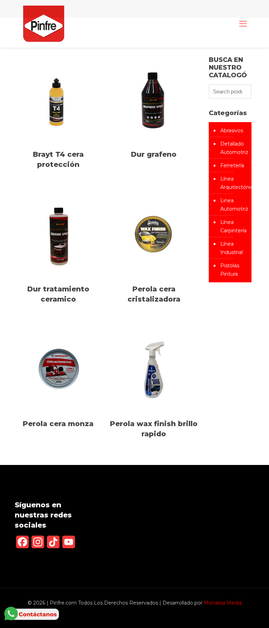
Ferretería (232, 165)
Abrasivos (231, 130)
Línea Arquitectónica (234, 183)
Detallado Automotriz (234, 148)
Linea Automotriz (234, 204)
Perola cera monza (58, 423)
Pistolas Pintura (229, 269)
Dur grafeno (154, 154)
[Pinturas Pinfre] (43, 23)
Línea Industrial (231, 248)
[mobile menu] (243, 24)
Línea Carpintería (233, 226)
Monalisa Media (223, 603)
